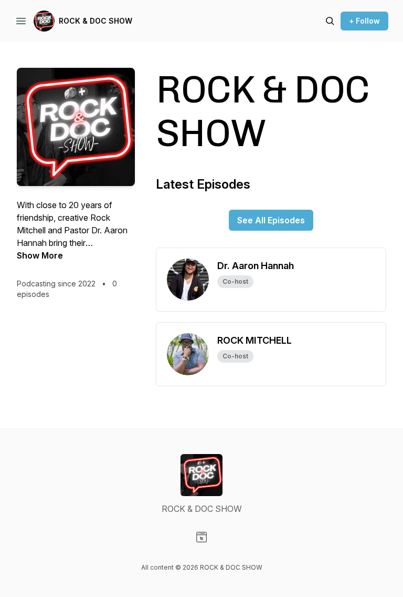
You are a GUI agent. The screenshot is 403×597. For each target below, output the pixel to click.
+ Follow (364, 20)
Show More (40, 255)
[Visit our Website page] (201, 537)
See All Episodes (271, 220)
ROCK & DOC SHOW (95, 20)
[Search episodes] (330, 21)
